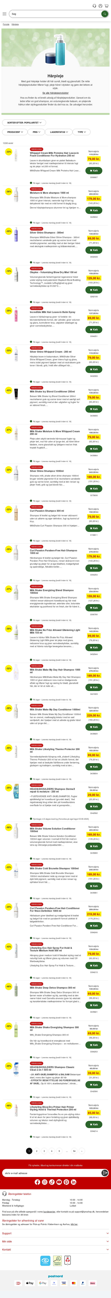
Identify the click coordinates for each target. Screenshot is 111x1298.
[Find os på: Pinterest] (66, 1182)
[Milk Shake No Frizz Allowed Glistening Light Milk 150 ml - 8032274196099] (16, 632)
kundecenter (49, 1211)
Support (6, 1233)
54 (74, 1150)
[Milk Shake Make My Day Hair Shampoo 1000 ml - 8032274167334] (16, 672)
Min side (7, 1241)
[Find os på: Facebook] (37, 1182)
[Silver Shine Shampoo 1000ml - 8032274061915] (16, 473)
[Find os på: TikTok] (52, 1182)
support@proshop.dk (85, 1211)
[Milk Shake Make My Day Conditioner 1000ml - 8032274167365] (16, 711)
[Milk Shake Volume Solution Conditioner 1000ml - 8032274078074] (16, 831)
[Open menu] (4, 14)
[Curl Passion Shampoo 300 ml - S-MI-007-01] (16, 513)
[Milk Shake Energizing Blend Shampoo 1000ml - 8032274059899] (16, 592)
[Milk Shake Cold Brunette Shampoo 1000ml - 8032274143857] (16, 871)
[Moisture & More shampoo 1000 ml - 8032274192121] (16, 195)
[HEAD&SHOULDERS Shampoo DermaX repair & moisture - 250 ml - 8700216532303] (16, 791)
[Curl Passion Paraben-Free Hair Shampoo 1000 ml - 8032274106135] (16, 553)
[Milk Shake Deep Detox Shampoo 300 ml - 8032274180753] (16, 990)
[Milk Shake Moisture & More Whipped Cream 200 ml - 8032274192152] (16, 433)
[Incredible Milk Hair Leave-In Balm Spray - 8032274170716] (16, 314)
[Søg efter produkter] (104, 14)
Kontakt (6, 1249)
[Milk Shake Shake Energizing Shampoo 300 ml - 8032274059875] (16, 1029)
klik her (74, 1224)
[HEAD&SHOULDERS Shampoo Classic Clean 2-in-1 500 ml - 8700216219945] (16, 1069)
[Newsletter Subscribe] (104, 1173)
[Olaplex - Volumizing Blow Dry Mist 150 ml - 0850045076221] (16, 274)
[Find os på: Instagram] (44, 1182)
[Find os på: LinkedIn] (73, 1182)
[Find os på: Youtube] (59, 1182)
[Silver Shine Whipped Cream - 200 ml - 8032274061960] (16, 354)
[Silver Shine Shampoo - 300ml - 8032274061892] (16, 235)
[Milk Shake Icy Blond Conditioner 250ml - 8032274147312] (16, 394)
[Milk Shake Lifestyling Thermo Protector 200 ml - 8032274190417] (16, 751)
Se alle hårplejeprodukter (55, 92)
